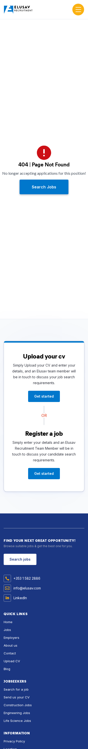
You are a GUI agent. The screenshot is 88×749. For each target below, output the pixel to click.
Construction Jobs (18, 705)
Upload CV (12, 661)
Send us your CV (17, 697)
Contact (10, 653)
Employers (11, 638)
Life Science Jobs (17, 721)
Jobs (7, 630)
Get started (44, 396)
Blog (7, 669)
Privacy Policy (14, 741)
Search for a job (16, 689)
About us (10, 645)
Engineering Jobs (17, 713)
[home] (21, 9)
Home (8, 622)
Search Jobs (44, 187)
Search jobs (20, 559)
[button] (78, 9)
